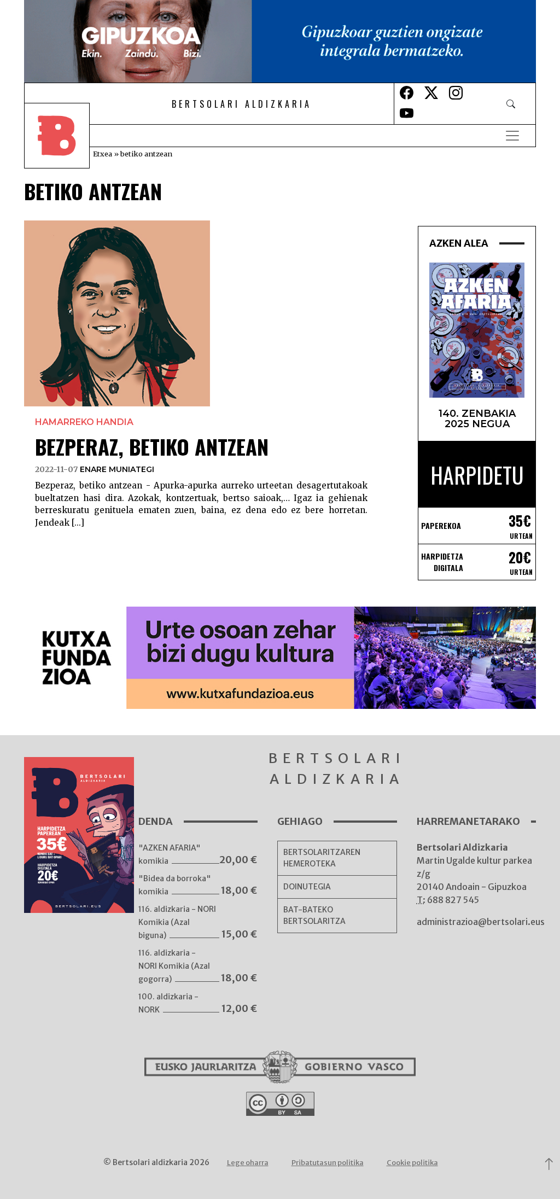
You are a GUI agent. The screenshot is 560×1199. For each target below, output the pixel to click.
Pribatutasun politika (327, 1162)
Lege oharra (248, 1162)
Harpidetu (477, 474)
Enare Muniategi (117, 469)
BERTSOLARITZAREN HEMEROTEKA (321, 858)
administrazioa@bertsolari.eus (481, 921)
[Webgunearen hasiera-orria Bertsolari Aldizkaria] (64, 135)
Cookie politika (412, 1162)
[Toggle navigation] (512, 136)
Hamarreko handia (84, 422)
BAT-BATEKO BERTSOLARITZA (314, 915)
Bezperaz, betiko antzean (152, 446)
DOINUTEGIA (307, 887)
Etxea (102, 153)
